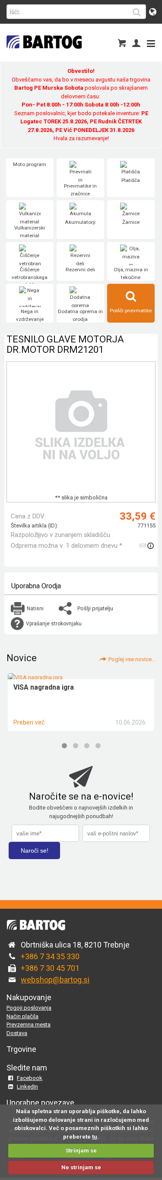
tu (94, 1136)
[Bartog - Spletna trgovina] (43, 54)
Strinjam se (81, 1150)
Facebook (29, 1078)
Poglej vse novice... (132, 659)
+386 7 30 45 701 (50, 968)
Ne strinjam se (81, 1167)
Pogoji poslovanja (28, 1007)
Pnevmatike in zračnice (80, 190)
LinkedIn (27, 1086)
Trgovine (21, 1049)
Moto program (29, 164)
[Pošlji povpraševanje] (148, 545)
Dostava (16, 1033)
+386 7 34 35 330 (50, 956)
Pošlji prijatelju (95, 608)
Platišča (130, 180)
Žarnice (131, 222)
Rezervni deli (80, 270)
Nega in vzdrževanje (30, 315)
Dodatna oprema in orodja (80, 315)
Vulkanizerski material (29, 232)
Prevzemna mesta (28, 1024)
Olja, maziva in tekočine (131, 273)
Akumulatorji (80, 222)
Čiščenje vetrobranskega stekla (30, 277)
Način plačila (22, 1016)
